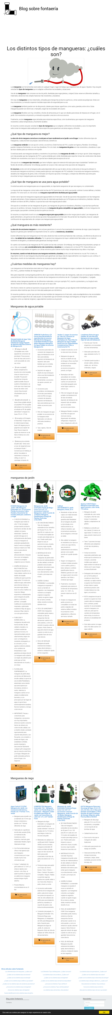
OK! (104, 1012)
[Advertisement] (56, 30)
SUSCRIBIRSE (89, 1008)
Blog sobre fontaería (38, 8)
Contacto (9, 1002)
